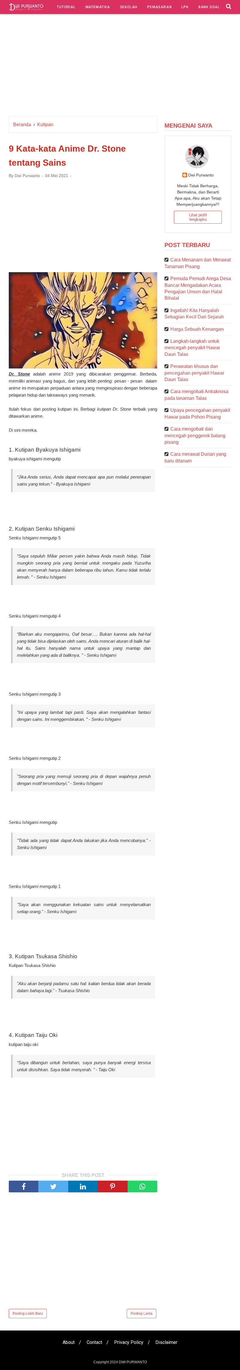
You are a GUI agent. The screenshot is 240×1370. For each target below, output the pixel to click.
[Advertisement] (120, 67)
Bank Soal (209, 7)
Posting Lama (141, 1313)
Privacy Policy (128, 1342)
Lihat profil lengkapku (198, 217)
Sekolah (129, 7)
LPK (184, 7)
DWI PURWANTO (133, 1362)
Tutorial (66, 7)
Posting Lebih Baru (28, 1313)
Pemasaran (159, 7)
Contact (94, 1342)
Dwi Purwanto (201, 175)
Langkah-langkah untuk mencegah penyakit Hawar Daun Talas (192, 348)
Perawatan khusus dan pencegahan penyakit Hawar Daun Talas (194, 373)
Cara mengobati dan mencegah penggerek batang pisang (194, 435)
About (69, 1342)
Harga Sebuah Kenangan (197, 329)
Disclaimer (166, 1342)
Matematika (97, 7)
